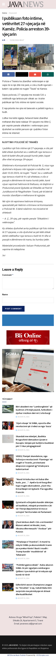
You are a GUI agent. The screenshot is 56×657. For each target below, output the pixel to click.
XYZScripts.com (42, 655)
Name (5, 294)
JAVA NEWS (13, 645)
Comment (7, 275)
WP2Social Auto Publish (16, 655)
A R (3, 40)
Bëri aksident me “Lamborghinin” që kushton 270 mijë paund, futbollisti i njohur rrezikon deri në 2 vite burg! (34, 409)
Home (4, 13)
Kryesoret (13, 13)
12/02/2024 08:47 (17, 40)
